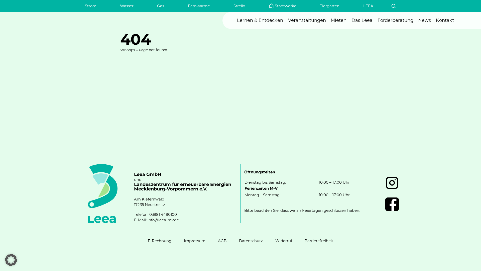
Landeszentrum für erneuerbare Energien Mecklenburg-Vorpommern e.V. (182, 186)
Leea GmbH (147, 174)
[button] (11, 260)
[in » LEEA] (392, 183)
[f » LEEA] (392, 204)
